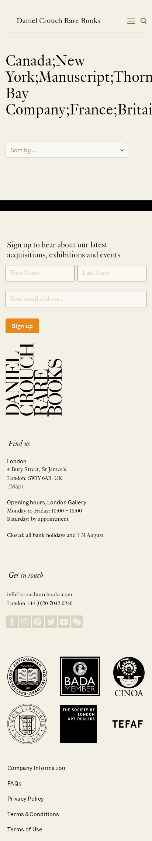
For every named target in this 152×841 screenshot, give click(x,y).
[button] (131, 21)
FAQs (14, 783)
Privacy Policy (25, 798)
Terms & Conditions (33, 814)
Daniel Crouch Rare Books (58, 21)
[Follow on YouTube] (64, 621)
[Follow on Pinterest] (38, 621)
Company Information (36, 767)
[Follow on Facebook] (12, 621)
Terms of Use (25, 829)
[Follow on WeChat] (77, 621)
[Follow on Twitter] (51, 621)
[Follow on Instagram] (25, 621)
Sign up (22, 326)
